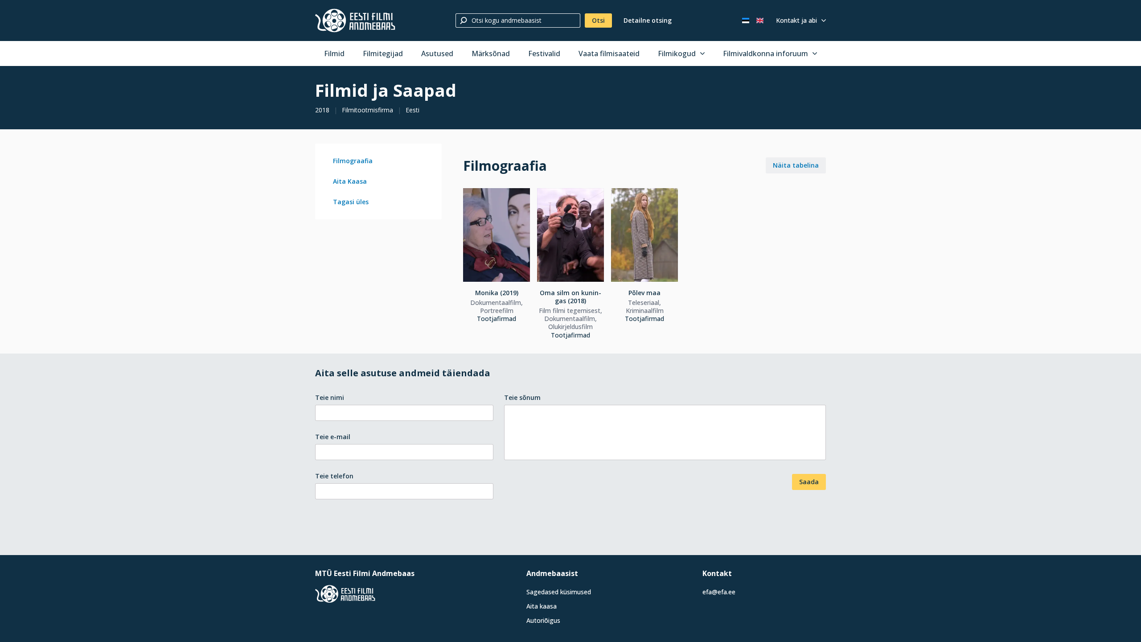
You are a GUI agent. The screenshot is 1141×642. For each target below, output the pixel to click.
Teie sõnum (522, 397)
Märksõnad (491, 53)
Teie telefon (334, 476)
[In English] (760, 20)
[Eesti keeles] (746, 20)
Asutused (437, 53)
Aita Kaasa (350, 181)
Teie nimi (329, 397)
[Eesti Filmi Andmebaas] (355, 20)
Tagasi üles (351, 202)
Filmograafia (353, 160)
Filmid (334, 53)
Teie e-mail (332, 436)
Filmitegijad (383, 53)
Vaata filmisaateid (609, 53)
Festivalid (544, 53)
